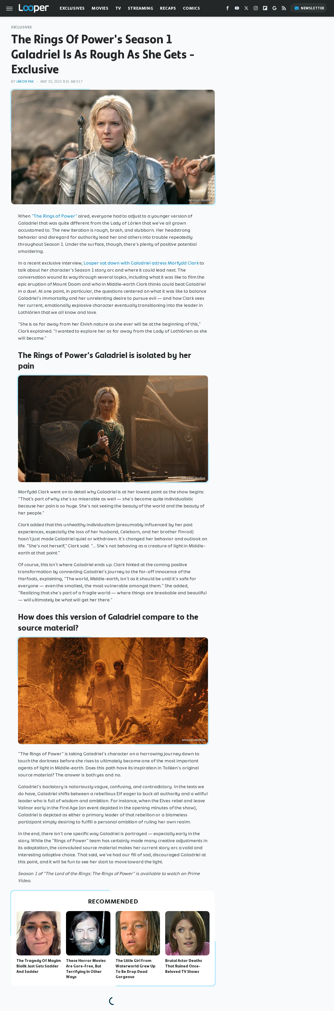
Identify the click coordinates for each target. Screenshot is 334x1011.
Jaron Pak (25, 81)
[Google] (274, 9)
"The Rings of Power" (54, 216)
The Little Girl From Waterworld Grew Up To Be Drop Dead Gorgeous (136, 968)
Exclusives (72, 8)
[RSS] (284, 9)
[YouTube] (237, 9)
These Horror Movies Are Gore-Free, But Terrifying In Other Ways (86, 968)
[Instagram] (255, 9)
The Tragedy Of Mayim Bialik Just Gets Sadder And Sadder (38, 966)
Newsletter (312, 8)
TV (118, 8)
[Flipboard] (265, 9)
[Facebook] (227, 9)
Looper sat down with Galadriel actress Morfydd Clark (141, 263)
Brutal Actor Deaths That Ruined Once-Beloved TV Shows (183, 966)
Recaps (168, 8)
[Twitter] (246, 9)
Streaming (140, 8)
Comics (191, 8)
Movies (100, 8)
